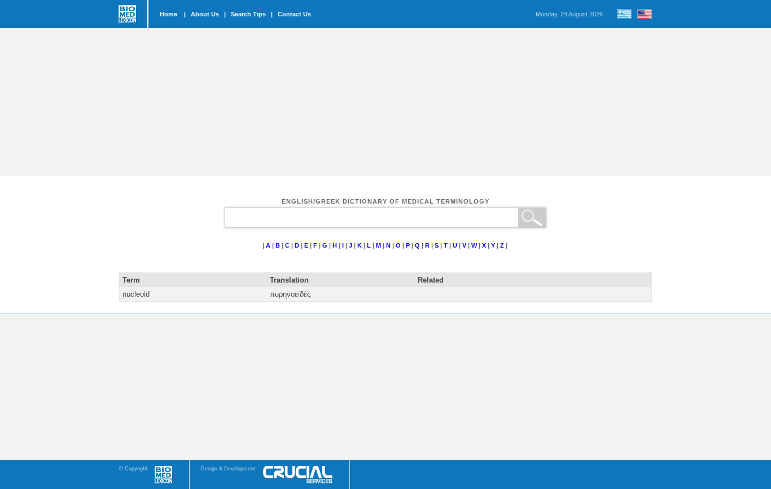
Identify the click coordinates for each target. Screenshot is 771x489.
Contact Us (294, 14)
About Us (205, 14)
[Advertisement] (385, 101)
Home (168, 14)
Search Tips (248, 14)
